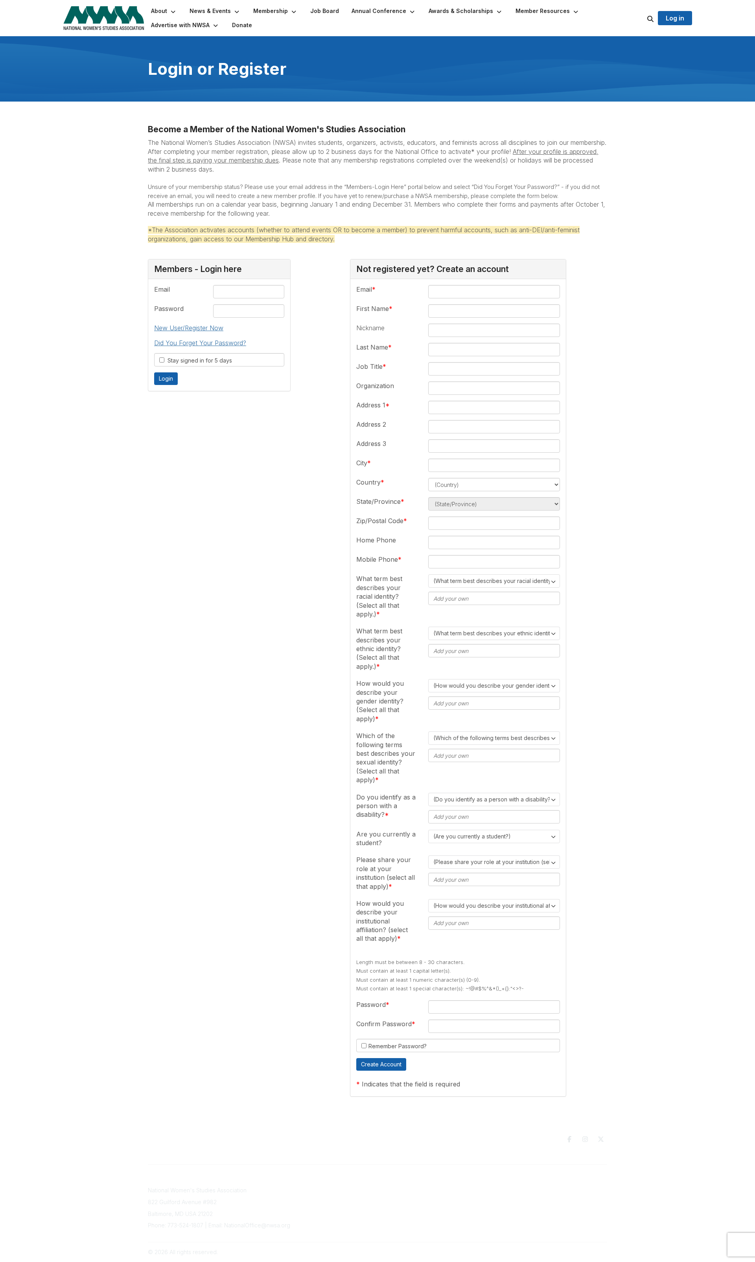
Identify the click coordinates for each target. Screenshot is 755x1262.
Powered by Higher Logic (573, 1252)
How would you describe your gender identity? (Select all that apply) (380, 701)
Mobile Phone (377, 559)
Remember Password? (397, 1046)
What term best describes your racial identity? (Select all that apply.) (379, 596)
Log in (675, 18)
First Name (372, 309)
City (361, 463)
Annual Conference (334, 1198)
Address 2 (371, 424)
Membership (325, 1206)
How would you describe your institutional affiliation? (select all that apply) (382, 921)
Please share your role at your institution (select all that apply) (385, 873)
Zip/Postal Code (379, 521)
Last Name (372, 347)
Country (368, 482)
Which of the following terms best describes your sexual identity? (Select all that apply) (385, 758)
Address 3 (371, 444)
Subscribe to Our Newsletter (346, 1190)
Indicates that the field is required (411, 1084)
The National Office (539, 1198)
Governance (530, 1190)
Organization (375, 386)
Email (162, 289)
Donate (421, 1196)
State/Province (378, 501)
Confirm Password (384, 1024)
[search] (641, 18)
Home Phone (376, 540)
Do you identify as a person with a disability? (386, 806)
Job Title (369, 366)
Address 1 (370, 405)
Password (169, 309)
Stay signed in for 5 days (198, 360)
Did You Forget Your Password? (200, 343)
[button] (164, 11)
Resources (426, 1188)
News (419, 1203)
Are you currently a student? (386, 838)
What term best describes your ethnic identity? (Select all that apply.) (379, 648)
